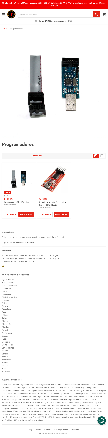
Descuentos (75, 430)
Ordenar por (36, 156)
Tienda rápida (11, 214)
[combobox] (55, 14)
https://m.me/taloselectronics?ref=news (18, 242)
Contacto (38, 430)
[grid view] (96, 156)
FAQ (30, 430)
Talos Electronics (10, 205)
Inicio (4, 29)
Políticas (47, 430)
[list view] (102, 156)
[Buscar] (96, 14)
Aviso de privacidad (60, 430)
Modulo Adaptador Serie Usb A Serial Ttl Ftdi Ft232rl (52, 203)
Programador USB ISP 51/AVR (17, 202)
